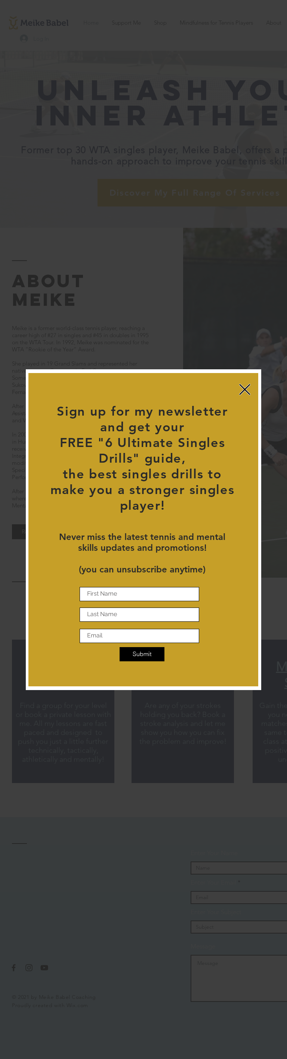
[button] (244, 389)
